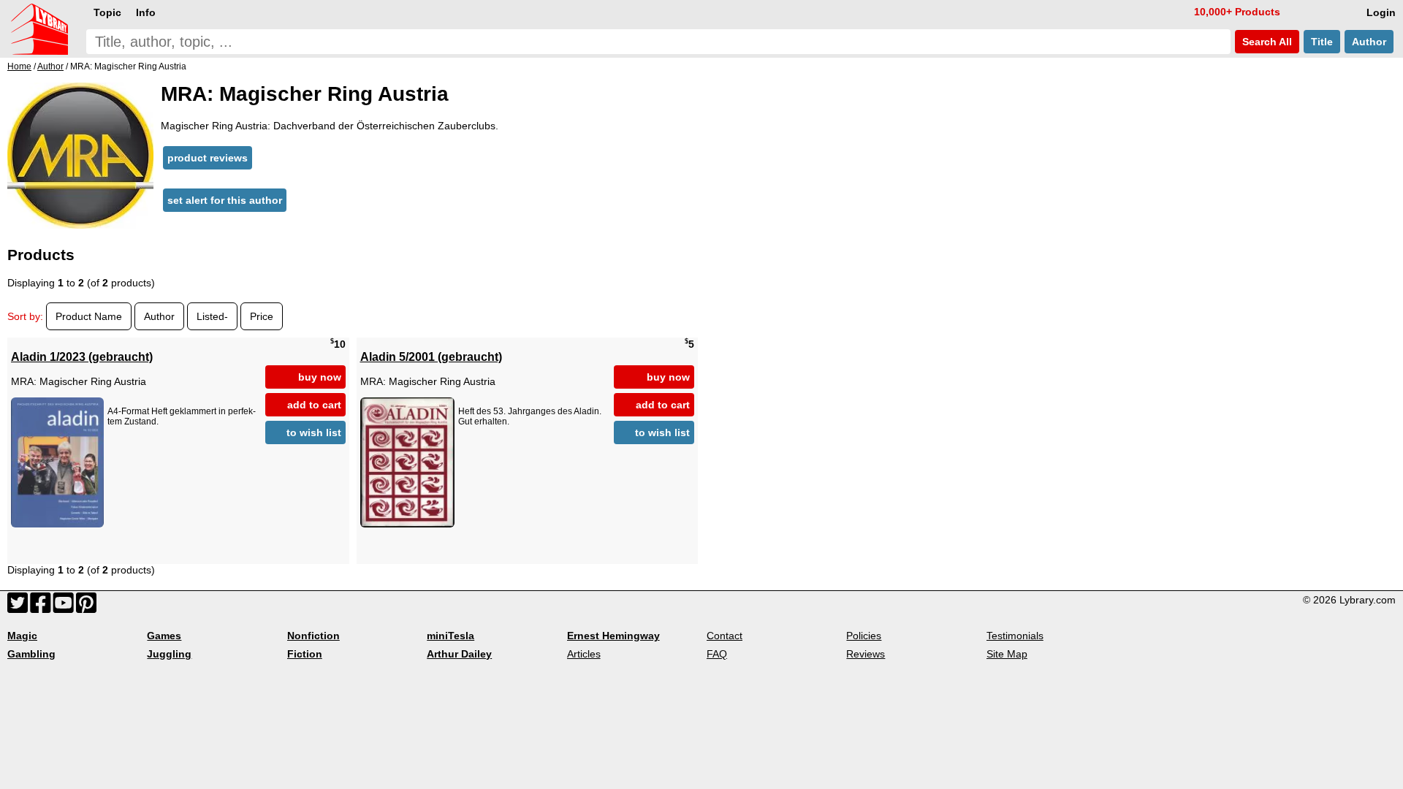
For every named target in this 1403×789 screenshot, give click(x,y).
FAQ (717, 654)
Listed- (212, 316)
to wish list (313, 432)
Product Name (89, 316)
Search (1265, 41)
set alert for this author (224, 200)
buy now (319, 377)
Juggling (169, 654)
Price (261, 316)
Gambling (31, 654)
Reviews (865, 654)
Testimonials (1014, 635)
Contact (724, 635)
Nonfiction (313, 635)
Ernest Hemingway (613, 635)
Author (1369, 41)
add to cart (314, 405)
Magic (22, 635)
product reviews (207, 158)
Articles (584, 654)
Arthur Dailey (459, 654)
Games (164, 635)
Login (1381, 12)
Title (1322, 41)
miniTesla (450, 635)
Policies (863, 635)
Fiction (304, 654)
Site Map (1006, 654)
